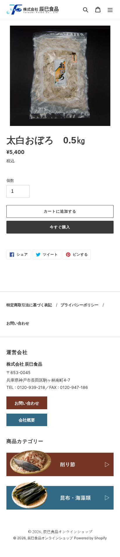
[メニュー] (110, 9)
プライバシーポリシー (79, 304)
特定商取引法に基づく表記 (29, 304)
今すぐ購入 (60, 227)
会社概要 (27, 419)
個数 (10, 180)
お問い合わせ (17, 323)
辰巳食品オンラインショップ (67, 531)
